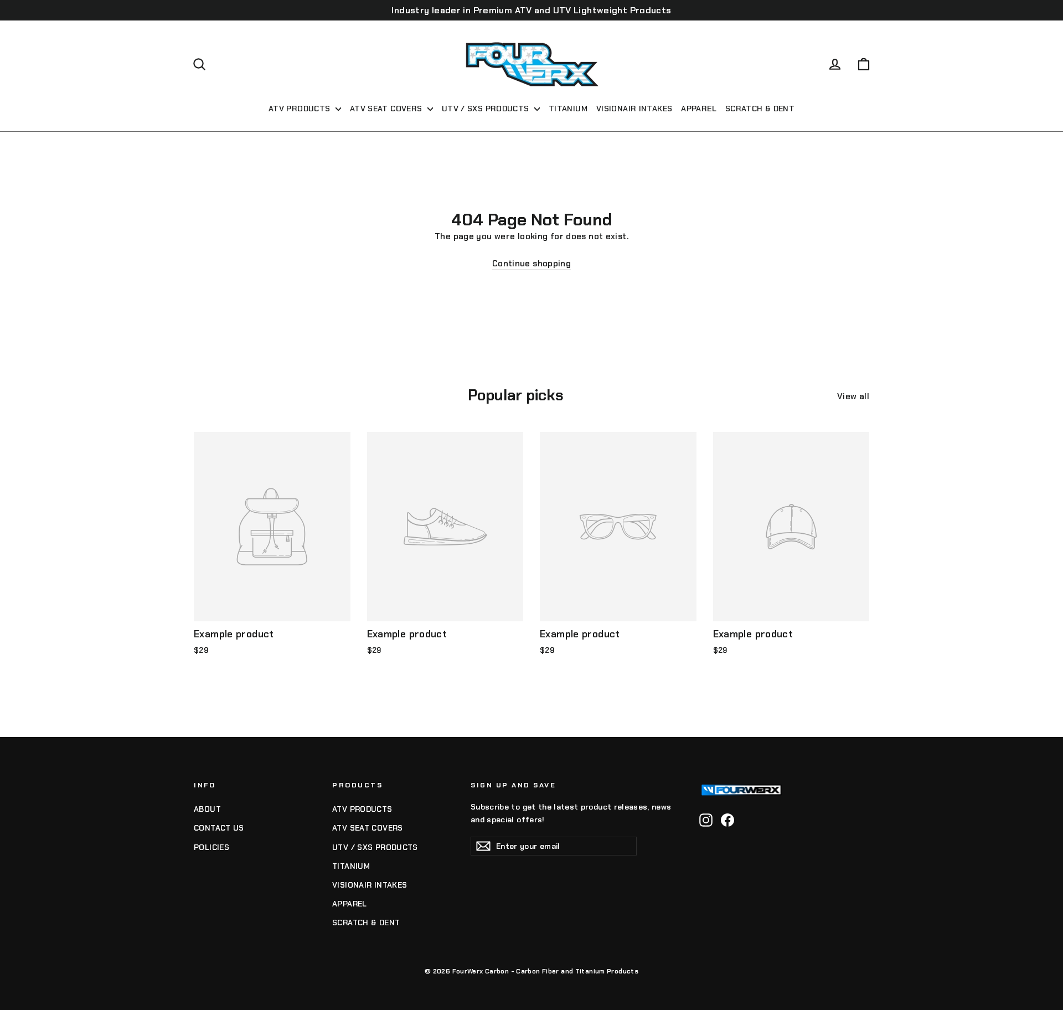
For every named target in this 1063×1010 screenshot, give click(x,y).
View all (853, 396)
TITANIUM (568, 109)
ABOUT (207, 809)
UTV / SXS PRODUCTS (487, 109)
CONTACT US (219, 828)
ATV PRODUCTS (301, 109)
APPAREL (698, 109)
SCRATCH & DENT (759, 109)
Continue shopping (531, 263)
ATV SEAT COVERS (387, 109)
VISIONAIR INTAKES (634, 109)
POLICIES (211, 847)
